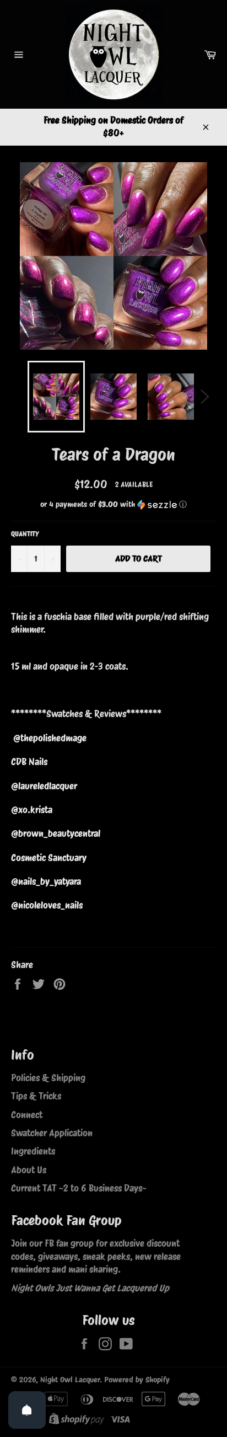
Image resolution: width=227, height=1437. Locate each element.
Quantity (25, 534)
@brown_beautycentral (55, 833)
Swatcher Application (52, 1133)
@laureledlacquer (44, 786)
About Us (28, 1170)
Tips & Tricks (36, 1096)
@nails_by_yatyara (46, 881)
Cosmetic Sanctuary (49, 857)
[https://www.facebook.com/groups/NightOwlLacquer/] (37, 1256)
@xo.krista (31, 809)
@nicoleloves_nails (47, 905)
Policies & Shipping (48, 1077)
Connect (26, 1114)
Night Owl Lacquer (70, 1379)
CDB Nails (29, 761)
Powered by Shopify (137, 1379)
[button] (113, 504)
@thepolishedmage (50, 738)
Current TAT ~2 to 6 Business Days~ (79, 1188)
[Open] (27, 1410)
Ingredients (33, 1151)
